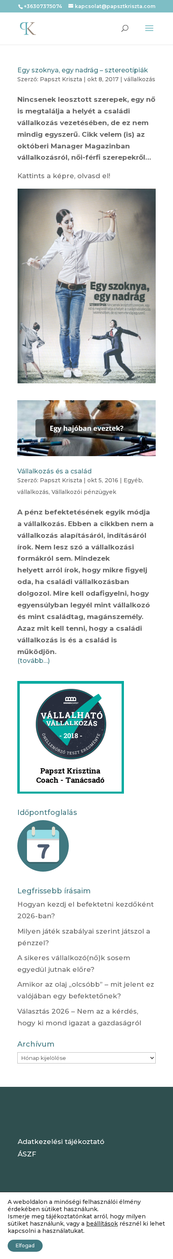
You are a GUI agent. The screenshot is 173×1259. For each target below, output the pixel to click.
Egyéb (133, 480)
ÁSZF (27, 1154)
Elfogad (25, 1246)
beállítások (102, 1223)
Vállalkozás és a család (54, 471)
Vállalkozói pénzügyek (83, 492)
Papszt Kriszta (61, 79)
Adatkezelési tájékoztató (61, 1142)
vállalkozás (139, 79)
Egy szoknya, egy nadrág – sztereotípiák (82, 70)
